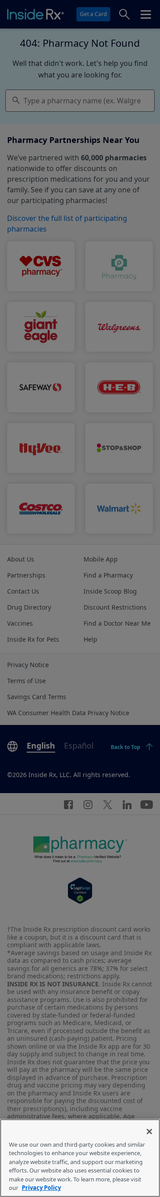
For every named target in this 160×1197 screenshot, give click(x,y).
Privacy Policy (41, 1188)
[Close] (149, 1131)
